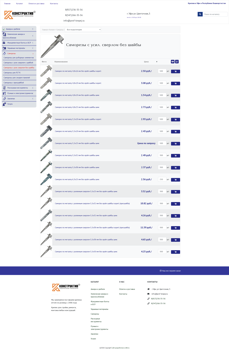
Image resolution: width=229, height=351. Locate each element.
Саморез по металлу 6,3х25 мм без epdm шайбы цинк (77, 179)
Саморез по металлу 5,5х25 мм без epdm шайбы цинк (77, 143)
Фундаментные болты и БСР (19, 42)
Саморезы (11, 53)
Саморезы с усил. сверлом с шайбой (18, 62)
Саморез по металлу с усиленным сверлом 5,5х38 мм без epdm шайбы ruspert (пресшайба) (92, 227)
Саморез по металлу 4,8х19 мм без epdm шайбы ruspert (78, 83)
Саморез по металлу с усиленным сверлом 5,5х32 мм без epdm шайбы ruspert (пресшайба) (92, 203)
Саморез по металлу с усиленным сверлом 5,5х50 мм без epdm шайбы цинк (86, 251)
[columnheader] (146, 61)
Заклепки (11, 98)
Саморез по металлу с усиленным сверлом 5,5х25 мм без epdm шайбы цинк (86, 191)
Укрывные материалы (16, 48)
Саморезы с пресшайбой (14, 82)
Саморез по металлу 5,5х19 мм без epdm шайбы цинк (77, 131)
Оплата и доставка (36, 3)
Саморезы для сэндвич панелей (17, 77)
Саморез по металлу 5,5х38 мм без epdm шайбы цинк (77, 167)
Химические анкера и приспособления (14, 36)
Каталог (19, 3)
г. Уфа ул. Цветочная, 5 (138, 13)
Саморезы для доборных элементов (19, 57)
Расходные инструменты (17, 87)
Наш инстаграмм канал (171, 271)
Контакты (54, 3)
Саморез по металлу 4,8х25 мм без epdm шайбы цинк (77, 107)
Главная (7, 3)
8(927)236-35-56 (74, 9)
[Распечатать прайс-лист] (172, 61)
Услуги (10, 104)
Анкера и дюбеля (13, 29)
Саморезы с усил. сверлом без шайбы (19, 67)
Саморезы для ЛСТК (12, 72)
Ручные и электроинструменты (20, 93)
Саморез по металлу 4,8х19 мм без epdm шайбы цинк (77, 95)
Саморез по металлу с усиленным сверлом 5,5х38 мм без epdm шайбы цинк (86, 239)
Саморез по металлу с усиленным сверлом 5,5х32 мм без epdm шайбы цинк (86, 215)
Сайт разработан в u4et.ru (120, 348)
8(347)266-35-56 (74, 15)
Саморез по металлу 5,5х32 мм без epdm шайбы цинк (77, 155)
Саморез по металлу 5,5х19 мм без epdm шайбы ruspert (78, 119)
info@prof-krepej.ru (74, 20)
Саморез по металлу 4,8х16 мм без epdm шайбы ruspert (78, 71)
